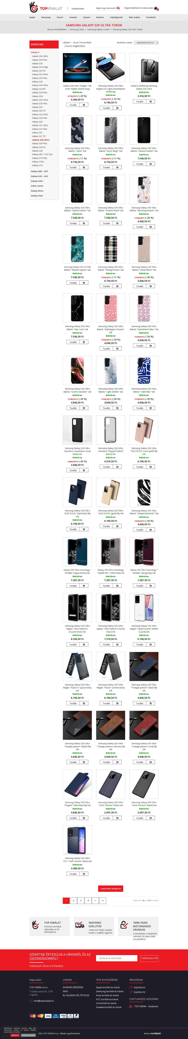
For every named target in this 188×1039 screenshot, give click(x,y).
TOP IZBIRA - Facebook (146, 1006)
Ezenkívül (151, 17)
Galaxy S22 (37, 121)
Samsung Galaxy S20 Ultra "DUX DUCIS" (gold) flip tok (110, 512)
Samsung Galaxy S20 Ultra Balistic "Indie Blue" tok (144, 390)
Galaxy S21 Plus (39, 129)
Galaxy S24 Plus (39, 92)
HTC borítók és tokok (107, 999)
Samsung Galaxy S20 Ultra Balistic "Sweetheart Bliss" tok (144, 327)
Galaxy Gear (37, 195)
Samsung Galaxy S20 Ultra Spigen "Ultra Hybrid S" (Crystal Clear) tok (77, 628)
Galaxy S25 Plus (39, 78)
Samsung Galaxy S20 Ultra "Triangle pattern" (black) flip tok (77, 746)
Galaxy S (35, 52)
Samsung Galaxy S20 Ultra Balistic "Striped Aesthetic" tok (144, 512)
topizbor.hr (139, 992)
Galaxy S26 (37, 63)
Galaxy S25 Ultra (40, 74)
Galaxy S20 (37, 150)
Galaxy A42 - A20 (39, 176)
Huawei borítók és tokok (109, 1007)
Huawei (73, 17)
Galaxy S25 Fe (39, 70)
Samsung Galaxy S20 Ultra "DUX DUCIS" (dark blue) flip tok (77, 513)
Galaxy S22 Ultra (40, 114)
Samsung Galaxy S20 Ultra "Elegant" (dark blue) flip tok (77, 804)
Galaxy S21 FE (39, 136)
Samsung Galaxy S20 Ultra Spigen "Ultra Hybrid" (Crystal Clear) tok (111, 628)
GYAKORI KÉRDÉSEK (73, 987)
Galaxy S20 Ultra (40, 139)
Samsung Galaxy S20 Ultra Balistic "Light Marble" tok (110, 390)
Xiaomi (86, 17)
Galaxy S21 (37, 132)
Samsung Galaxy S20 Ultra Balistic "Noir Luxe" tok (77, 327)
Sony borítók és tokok (107, 995)
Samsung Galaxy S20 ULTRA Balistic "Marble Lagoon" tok (77, 268)
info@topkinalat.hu (44, 1000)
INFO (65, 991)
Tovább (73, 105)
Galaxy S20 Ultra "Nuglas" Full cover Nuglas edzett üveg (77, 87)
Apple (32, 17)
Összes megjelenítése (75, 46)
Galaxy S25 (37, 81)
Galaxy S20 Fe (39, 147)
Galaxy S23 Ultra (40, 99)
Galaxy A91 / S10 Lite (42, 154)
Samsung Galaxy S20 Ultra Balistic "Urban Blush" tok (144, 268)
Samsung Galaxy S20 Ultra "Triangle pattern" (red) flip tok (144, 746)
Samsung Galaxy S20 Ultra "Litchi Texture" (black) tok (144, 804)
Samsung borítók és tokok (109, 991)
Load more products (111, 888)
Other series (37, 185)
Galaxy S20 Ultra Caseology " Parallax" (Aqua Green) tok (77, 571)
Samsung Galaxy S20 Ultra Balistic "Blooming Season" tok (144, 209)
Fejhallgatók (116, 17)
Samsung (46, 17)
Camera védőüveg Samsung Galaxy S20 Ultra (144, 87)
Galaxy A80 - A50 (39, 171)
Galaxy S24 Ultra (40, 85)
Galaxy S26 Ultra (40, 56)
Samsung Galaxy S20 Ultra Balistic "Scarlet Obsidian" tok (77, 390)
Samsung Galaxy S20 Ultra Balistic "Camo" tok (77, 149)
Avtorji (147, 1033)
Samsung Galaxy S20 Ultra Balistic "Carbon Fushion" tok (144, 149)
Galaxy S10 (37, 165)
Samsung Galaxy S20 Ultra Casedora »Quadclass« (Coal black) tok (77, 451)
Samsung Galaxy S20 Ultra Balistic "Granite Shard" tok (110, 209)
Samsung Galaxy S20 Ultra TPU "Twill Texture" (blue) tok (77, 859)
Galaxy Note (37, 190)
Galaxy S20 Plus (39, 143)
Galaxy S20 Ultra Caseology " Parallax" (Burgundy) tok (144, 571)
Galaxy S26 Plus (39, 59)
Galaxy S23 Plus (39, 103)
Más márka (134, 17)
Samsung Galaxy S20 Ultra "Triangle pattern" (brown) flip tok (110, 746)
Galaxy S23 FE (39, 110)
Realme (100, 17)
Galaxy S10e (38, 161)
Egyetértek (15, 1035)
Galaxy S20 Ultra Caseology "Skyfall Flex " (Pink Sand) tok (110, 571)
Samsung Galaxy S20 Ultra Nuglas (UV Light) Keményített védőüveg (110, 88)
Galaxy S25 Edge (40, 67)
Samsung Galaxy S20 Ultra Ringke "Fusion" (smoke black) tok (111, 687)
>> (103, 900)
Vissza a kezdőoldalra (56, 29)
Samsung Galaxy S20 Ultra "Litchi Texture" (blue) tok (110, 804)
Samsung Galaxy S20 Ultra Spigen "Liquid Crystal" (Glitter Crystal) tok (144, 628)
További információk (28, 1035)
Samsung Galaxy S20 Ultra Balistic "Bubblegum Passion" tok (110, 329)
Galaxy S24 (37, 96)
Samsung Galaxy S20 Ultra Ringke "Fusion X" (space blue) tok (77, 687)
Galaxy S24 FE (39, 88)
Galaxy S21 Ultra (40, 125)
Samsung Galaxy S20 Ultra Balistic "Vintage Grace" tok (111, 268)
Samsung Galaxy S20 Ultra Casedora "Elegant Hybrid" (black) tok (110, 451)
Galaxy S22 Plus (39, 118)
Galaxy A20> (37, 181)
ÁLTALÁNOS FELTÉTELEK (76, 995)
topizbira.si (139, 987)
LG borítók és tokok (106, 1003)
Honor (60, 17)
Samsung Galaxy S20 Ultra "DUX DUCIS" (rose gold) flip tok (143, 451)
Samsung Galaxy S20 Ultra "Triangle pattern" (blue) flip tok (144, 687)
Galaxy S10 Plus (39, 158)
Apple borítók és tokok (108, 987)
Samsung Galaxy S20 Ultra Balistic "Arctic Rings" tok (110, 149)
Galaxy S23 (37, 107)
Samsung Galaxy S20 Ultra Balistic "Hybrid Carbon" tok (77, 209)
